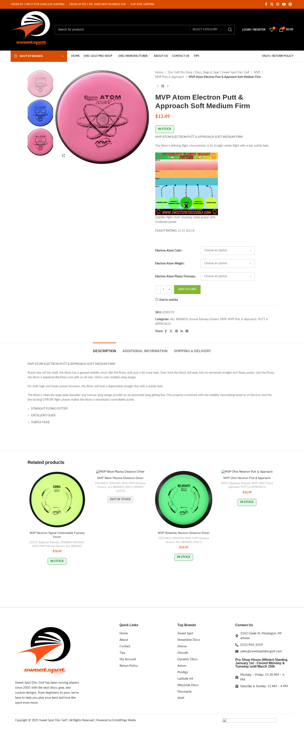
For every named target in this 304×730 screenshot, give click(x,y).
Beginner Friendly (49, 542)
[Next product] (167, 86)
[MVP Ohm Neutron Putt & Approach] (247, 472)
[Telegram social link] (187, 331)
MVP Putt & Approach (169, 77)
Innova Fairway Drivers (204, 319)
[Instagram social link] (278, 4)
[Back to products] (162, 86)
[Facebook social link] (266, 4)
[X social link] (272, 4)
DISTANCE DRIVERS (107, 483)
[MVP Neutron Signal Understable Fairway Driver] (57, 499)
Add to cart (187, 289)
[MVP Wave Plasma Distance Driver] (120, 472)
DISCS (33, 542)
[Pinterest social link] (290, 4)
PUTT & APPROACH (253, 487)
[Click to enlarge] (63, 155)
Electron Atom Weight (169, 263)
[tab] (104, 349)
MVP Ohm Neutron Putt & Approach (247, 478)
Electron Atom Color (168, 250)
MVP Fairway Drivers (52, 546)
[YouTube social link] (284, 4)
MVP (257, 72)
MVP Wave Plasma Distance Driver (120, 478)
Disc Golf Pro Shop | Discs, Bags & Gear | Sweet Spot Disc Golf (208, 72)
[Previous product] (157, 86)
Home (159, 72)
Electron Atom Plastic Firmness (175, 276)
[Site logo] (30, 29)
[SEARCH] (230, 29)
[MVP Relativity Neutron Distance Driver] (183, 499)
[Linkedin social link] (181, 331)
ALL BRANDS (179, 319)
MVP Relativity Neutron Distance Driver (184, 532)
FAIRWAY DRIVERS (72, 542)
